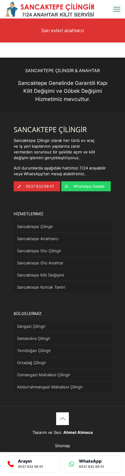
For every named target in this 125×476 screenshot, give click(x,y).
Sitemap (62, 445)
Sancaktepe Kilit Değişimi (40, 275)
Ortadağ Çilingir (31, 362)
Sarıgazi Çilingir (31, 326)
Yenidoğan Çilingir (34, 350)
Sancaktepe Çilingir (35, 226)
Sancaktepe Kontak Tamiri (41, 287)
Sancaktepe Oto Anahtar (40, 262)
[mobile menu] (117, 9)
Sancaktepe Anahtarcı (37, 238)
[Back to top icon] (62, 418)
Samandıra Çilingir (33, 338)
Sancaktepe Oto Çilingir (39, 250)
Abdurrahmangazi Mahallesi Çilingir (50, 386)
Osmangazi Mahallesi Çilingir (43, 374)
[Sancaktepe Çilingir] (50, 9)
